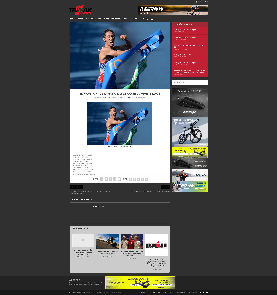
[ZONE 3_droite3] (190, 180)
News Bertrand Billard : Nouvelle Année (107, 253)
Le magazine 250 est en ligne (185, 63)
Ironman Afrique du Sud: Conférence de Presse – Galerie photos (132, 254)
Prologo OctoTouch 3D (182, 55)
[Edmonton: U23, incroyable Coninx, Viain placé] (120, 55)
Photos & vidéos (93, 19)
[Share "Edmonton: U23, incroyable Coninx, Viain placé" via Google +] (110, 179)
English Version (202, 1)
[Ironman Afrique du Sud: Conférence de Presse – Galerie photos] (132, 241)
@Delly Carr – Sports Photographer (119, 146)
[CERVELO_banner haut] (173, 10)
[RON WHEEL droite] (190, 157)
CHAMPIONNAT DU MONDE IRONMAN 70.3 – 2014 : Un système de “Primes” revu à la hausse (156, 263)
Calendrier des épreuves (115, 19)
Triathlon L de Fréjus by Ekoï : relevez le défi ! (189, 46)
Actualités (130, 98)
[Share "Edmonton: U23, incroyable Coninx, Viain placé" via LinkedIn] (115, 179)
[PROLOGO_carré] (190, 116)
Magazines (134, 19)
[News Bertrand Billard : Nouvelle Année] (107, 241)
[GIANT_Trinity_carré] (190, 145)
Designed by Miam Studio (111, 292)
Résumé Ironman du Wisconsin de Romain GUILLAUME (83, 252)
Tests (80, 19)
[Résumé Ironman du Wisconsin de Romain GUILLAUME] (83, 240)
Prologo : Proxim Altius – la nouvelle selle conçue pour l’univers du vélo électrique (189, 71)
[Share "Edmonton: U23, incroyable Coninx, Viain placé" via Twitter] (106, 179)
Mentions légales (93, 292)
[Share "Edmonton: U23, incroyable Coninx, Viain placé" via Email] (119, 179)
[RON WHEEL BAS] (140, 289)
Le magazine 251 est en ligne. (185, 37)
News (72, 19)
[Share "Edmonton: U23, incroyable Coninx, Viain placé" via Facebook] (102, 179)
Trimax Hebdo (106, 98)
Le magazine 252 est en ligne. (185, 30)
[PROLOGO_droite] (190, 168)
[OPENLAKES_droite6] (190, 191)
